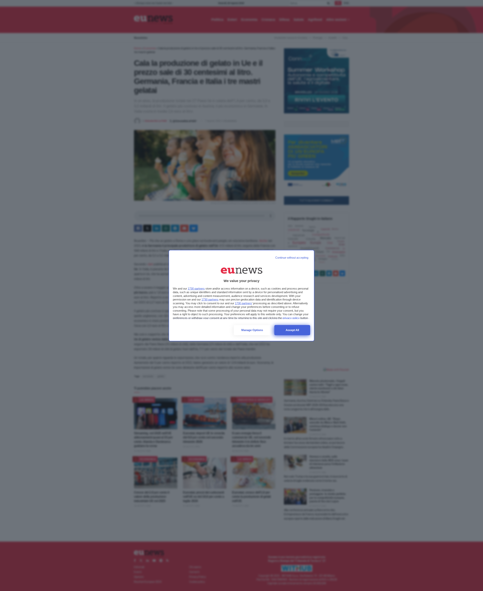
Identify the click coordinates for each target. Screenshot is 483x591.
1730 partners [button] (196, 288)
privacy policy (291, 318)
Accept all (292, 330)
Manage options (252, 330)
